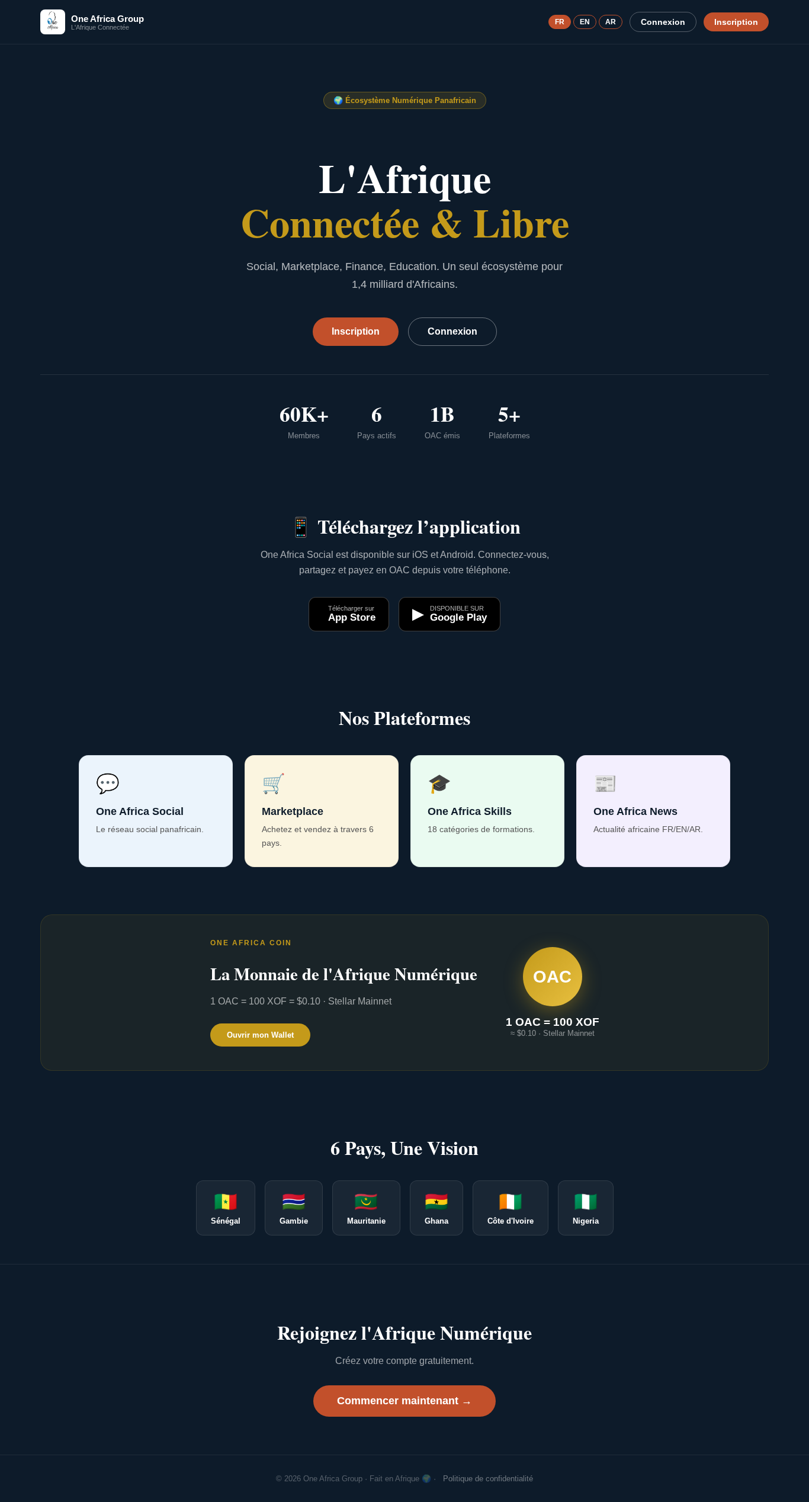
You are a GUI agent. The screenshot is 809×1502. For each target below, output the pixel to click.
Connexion (663, 22)
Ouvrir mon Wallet (260, 1035)
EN (585, 22)
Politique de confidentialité (488, 1478)
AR (610, 22)
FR (559, 22)
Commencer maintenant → (404, 1401)
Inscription (736, 22)
